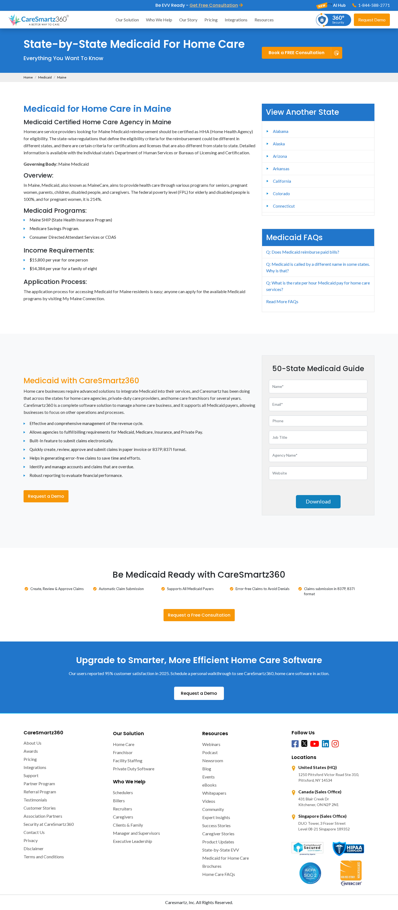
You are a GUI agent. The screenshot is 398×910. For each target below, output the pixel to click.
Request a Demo (46, 496)
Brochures (211, 866)
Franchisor (123, 752)
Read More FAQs (282, 301)
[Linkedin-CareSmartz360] (325, 744)
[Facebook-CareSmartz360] (295, 744)
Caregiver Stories (218, 833)
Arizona (280, 156)
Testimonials (35, 799)
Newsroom (212, 760)
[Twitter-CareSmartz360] (304, 743)
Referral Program (40, 791)
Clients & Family (128, 824)
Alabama (280, 131)
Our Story (188, 19)
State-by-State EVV (220, 849)
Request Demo (372, 19)
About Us (32, 742)
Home (28, 77)
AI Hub (339, 5)
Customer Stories (40, 807)
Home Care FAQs (218, 874)
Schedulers (123, 792)
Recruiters (122, 808)
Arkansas (281, 168)
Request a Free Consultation (199, 615)
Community (213, 809)
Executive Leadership (132, 841)
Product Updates (218, 841)
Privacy (31, 840)
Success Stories (216, 825)
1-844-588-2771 (373, 5)
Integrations (236, 19)
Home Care (123, 744)
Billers (119, 800)
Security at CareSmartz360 (49, 824)
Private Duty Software (133, 768)
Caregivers (123, 816)
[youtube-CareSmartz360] (314, 744)
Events (208, 776)
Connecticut (284, 206)
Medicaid (45, 77)
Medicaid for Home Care (225, 857)
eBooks (209, 784)
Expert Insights (216, 817)
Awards (31, 751)
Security (338, 19)
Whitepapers (214, 793)
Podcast (210, 752)
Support (31, 775)
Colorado (281, 193)
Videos (208, 801)
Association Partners (43, 816)
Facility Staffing (127, 760)
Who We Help (159, 19)
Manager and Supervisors (136, 833)
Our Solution (127, 19)
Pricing (211, 19)
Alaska (279, 143)
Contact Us (34, 832)
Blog (206, 768)
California (282, 181)
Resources (264, 19)
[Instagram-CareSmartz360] (335, 744)
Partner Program (39, 783)
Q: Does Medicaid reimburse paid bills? (302, 251)
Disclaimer (34, 848)
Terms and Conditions (44, 856)
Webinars (211, 744)
